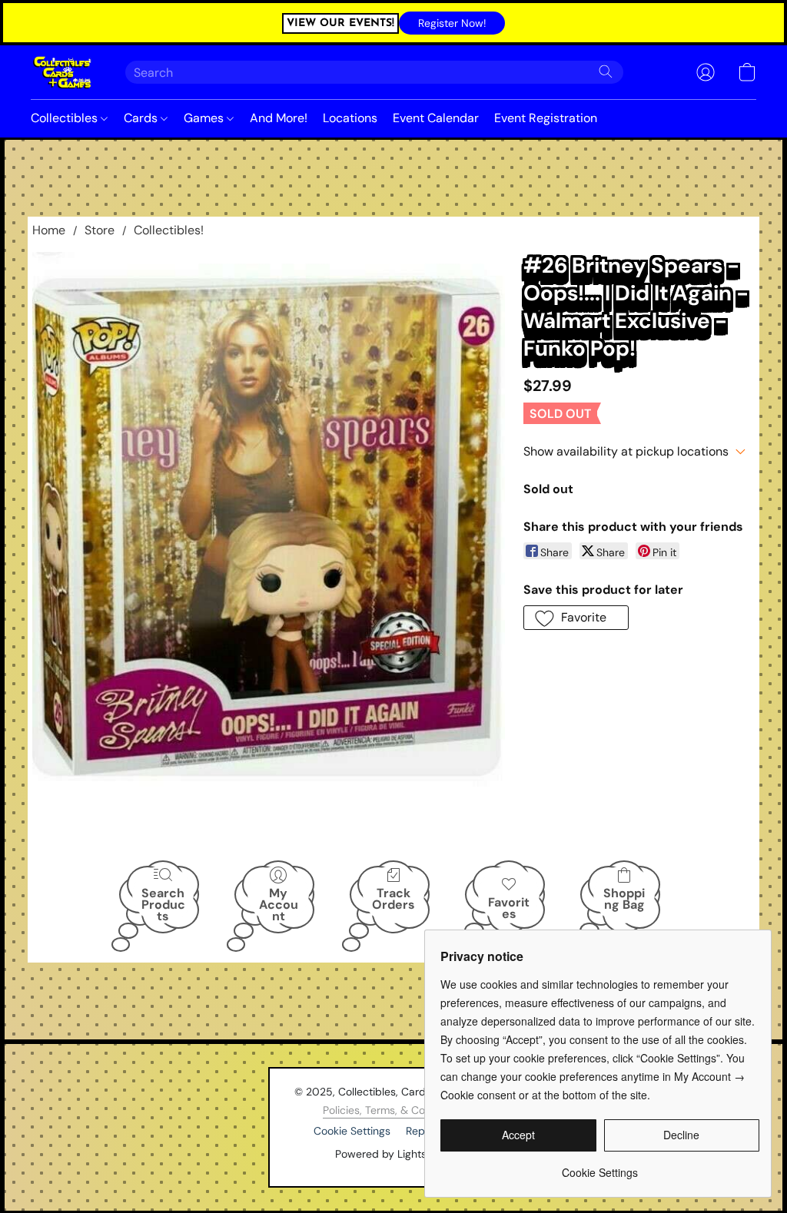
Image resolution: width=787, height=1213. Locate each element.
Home (48, 230)
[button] (452, 23)
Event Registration (545, 118)
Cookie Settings (352, 1131)
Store (100, 230)
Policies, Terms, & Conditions (393, 1110)
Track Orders (393, 899)
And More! (278, 118)
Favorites (509, 908)
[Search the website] (605, 71)
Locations (350, 118)
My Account (278, 904)
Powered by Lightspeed (394, 1154)
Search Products (163, 904)
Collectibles (66, 118)
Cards (142, 118)
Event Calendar (436, 118)
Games (205, 118)
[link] (599, 1167)
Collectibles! (169, 230)
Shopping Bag (624, 899)
